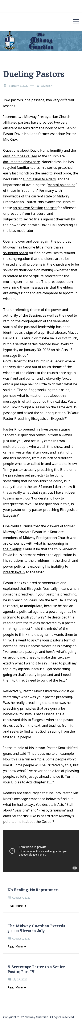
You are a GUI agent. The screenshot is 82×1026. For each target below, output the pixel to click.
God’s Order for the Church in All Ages (33, 361)
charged (50, 207)
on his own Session (28, 207)
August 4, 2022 (21, 897)
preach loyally (14, 572)
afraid (28, 338)
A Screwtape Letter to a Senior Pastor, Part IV (36, 969)
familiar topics (28, 167)
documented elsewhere (21, 161)
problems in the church (52, 560)
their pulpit (12, 549)
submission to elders (39, 179)
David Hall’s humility (46, 150)
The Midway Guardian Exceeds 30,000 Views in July (36, 928)
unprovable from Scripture (24, 213)
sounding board (15, 253)
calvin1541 (47, 86)
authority (10, 315)
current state (41, 196)
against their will (56, 219)
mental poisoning (61, 184)
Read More (16, 906)
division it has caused (20, 156)
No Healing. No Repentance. (33, 889)
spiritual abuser (53, 332)
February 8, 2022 (18, 86)
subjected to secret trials (22, 219)
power (56, 309)
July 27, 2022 (19, 979)
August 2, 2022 (21, 938)
